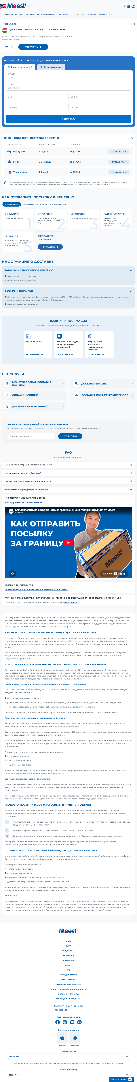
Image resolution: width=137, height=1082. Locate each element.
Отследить (70, 436)
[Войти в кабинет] (133, 7)
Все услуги (11, 24)
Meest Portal (70, 602)
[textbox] (9, 47)
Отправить (31, 47)
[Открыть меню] (128, 7)
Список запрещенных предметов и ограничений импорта (36, 589)
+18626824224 (60, 1010)
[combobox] (9, 47)
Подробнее (32, 354)
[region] (68, 343)
